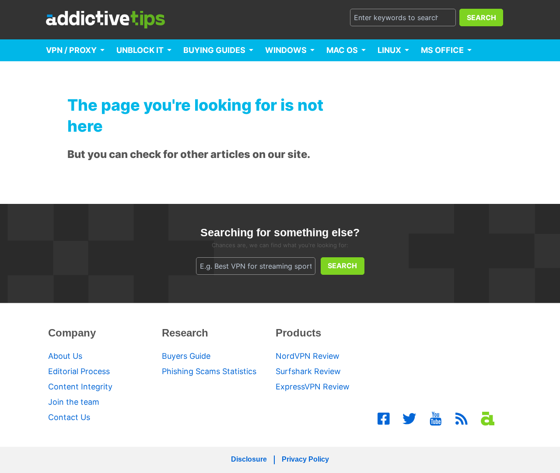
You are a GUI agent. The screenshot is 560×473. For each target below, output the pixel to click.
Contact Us (69, 417)
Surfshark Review (308, 371)
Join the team (73, 401)
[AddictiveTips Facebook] (384, 419)
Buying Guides (214, 50)
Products (298, 333)
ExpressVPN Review (313, 386)
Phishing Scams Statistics (209, 371)
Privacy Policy (305, 459)
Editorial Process (79, 371)
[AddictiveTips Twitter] (409, 419)
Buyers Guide (186, 356)
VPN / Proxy (71, 50)
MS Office (442, 50)
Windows (286, 50)
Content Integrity (80, 386)
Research (185, 333)
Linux (389, 50)
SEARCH (481, 17)
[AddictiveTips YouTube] (436, 419)
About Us (65, 356)
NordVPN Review (308, 356)
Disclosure (249, 459)
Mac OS (342, 50)
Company (72, 333)
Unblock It (140, 50)
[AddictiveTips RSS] (462, 419)
